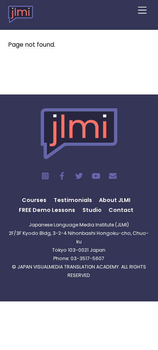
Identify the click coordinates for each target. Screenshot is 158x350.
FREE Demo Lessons (47, 210)
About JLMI (114, 200)
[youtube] (96, 175)
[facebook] (62, 175)
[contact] (112, 175)
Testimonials (73, 200)
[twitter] (79, 175)
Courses (34, 200)
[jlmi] (20, 18)
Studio (92, 210)
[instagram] (45, 175)
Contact (121, 210)
